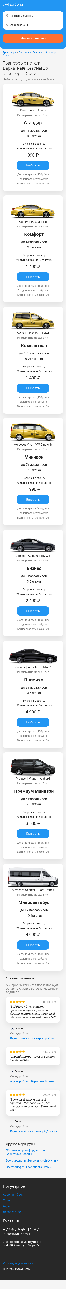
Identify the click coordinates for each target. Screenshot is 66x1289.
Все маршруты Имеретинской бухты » (32, 1160)
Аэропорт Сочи (13, 1194)
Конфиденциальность (18, 1263)
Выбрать (33, 165)
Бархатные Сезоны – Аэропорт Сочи (32, 1038)
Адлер (7, 1206)
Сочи (6, 1200)
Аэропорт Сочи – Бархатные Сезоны (32, 1081)
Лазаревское (12, 1212)
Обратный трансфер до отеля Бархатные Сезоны (26, 1152)
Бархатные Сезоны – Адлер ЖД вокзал (34, 1131)
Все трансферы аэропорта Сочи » (29, 1167)
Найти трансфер (33, 38)
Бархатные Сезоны (30, 52)
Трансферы (9, 52)
